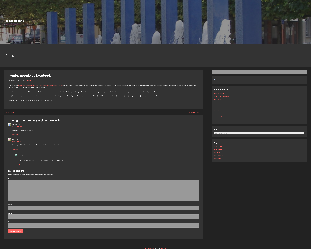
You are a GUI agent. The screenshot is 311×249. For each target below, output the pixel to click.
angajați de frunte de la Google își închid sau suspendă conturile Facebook (40, 85)
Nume (10, 204)
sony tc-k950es (218, 117)
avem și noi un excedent (221, 96)
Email (10, 213)
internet (16, 105)
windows (216, 102)
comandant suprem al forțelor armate (225, 120)
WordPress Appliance (149, 248)
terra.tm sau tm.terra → (196, 112)
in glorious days (219, 111)
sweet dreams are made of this (223, 105)
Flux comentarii (218, 155)
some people (218, 99)
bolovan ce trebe (219, 93)
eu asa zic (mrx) (15, 20)
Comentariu (12, 179)
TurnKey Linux (163, 248)
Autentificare (218, 149)
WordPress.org (218, 158)
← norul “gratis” (9, 112)
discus (216, 114)
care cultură (217, 108)
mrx (21, 80)
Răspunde (15, 134)
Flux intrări (217, 152)
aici (55, 100)
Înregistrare (218, 146)
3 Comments (28, 80)
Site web (11, 222)
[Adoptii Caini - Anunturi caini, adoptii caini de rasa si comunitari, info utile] (223, 80)
